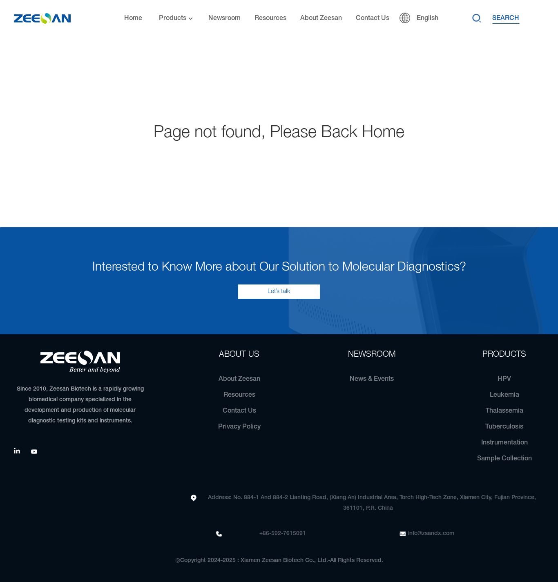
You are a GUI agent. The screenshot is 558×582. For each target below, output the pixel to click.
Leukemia (504, 395)
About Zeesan (321, 18)
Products (172, 18)
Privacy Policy (239, 427)
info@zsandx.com (431, 533)
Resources (270, 18)
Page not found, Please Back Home (279, 132)
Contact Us (372, 18)
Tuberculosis (504, 427)
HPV (504, 379)
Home (133, 18)
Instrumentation (504, 443)
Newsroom (224, 18)
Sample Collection (504, 459)
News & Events (372, 379)
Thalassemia (504, 411)
